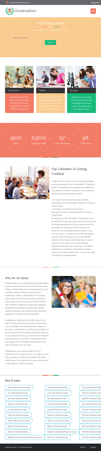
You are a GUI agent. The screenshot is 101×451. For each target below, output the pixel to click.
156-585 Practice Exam (57, 387)
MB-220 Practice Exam (18, 426)
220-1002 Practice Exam (57, 393)
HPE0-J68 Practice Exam (19, 421)
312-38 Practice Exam (56, 398)
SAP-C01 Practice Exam (57, 437)
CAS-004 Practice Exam (18, 415)
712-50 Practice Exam (17, 410)
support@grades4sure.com (20, 2)
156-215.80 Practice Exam (19, 387)
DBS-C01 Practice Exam (57, 415)
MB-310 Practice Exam (57, 426)
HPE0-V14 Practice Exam (58, 421)
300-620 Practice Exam (18, 398)
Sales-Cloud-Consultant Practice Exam (25, 437)
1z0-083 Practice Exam (18, 393)
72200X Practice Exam (57, 410)
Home (82, 447)
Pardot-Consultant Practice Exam (62, 432)
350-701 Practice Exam (57, 404)
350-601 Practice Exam (18, 404)
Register (93, 2)
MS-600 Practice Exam (18, 432)
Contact (93, 447)
